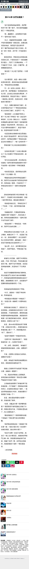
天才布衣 (14, 540)
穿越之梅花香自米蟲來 (18, 541)
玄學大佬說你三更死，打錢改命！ (16, 543)
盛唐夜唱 (25, 547)
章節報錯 (14, 453)
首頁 (2, 4)
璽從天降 (24, 550)
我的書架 (21, 1)
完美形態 (20, 546)
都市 (6, 4)
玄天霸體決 (25, 546)
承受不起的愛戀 (8, 546)
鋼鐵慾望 (11, 548)
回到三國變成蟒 (14, 551)
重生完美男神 (14, 547)
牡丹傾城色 (7, 551)
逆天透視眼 (22, 544)
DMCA (15, 558)
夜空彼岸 (16, 548)
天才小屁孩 (6, 550)
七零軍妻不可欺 (4, 543)
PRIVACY (18, 558)
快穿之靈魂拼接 (4, 548)
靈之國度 (19, 550)
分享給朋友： (4, 459)
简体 (27, 1)
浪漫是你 (8, 547)
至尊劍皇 (10, 541)
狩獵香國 (9, 540)
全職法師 (26, 541)
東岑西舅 (16, 544)
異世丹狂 (20, 547)
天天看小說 (5, 1)
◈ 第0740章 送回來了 (6, 9)
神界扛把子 (15, 546)
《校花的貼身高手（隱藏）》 (15, 4)
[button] (3, 462)
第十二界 (3, 547)
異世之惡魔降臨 (13, 550)
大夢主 (4, 544)
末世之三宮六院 (10, 544)
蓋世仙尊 (18, 540)
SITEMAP (12, 558)
